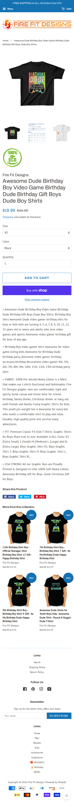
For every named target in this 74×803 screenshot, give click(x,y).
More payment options (37, 299)
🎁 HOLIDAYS (37, 762)
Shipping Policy (37, 667)
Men (37, 738)
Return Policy (37, 672)
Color (6, 241)
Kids (37, 747)
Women (37, 742)
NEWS (37, 772)
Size (5, 226)
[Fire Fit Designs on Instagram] (41, 689)
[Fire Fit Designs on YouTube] (49, 689)
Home (5, 40)
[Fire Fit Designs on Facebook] (25, 689)
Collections (37, 757)
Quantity (8, 257)
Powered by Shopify (55, 782)
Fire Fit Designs (36, 782)
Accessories (37, 752)
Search (37, 662)
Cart (68, 9)
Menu (10, 8)
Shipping (8, 217)
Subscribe (59, 715)
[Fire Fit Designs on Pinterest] (33, 689)
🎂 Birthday (37, 767)
